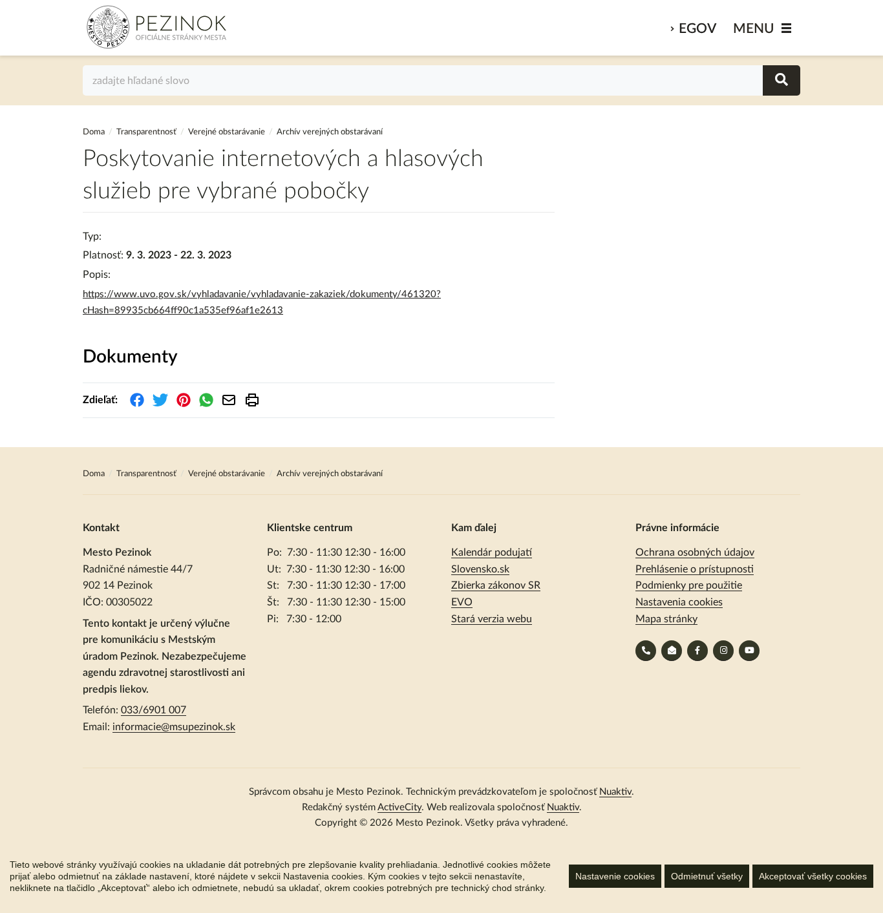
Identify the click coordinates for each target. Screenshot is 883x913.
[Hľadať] (781, 80)
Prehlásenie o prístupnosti (694, 569)
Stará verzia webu (491, 619)
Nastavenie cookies (615, 876)
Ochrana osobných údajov (694, 552)
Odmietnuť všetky (707, 876)
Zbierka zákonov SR (495, 585)
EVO (462, 602)
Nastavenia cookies (679, 602)
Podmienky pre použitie (688, 585)
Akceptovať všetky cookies (813, 876)
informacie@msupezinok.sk (173, 727)
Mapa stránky (666, 619)
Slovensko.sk (480, 569)
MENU (753, 29)
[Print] (252, 400)
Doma (95, 132)
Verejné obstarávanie (226, 132)
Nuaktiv (615, 792)
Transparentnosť (146, 132)
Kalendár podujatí (491, 552)
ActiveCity (399, 807)
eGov (697, 29)
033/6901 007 (153, 710)
